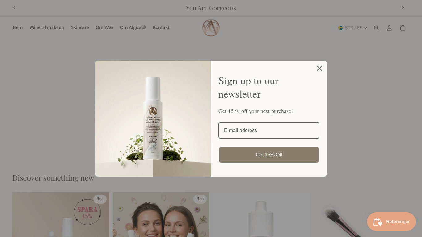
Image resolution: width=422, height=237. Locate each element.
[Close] (319, 68)
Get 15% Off (269, 154)
